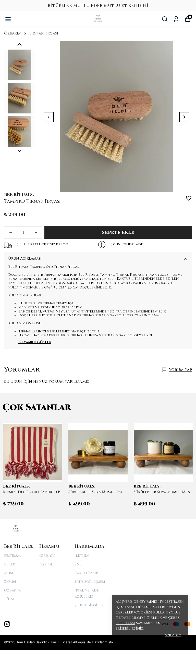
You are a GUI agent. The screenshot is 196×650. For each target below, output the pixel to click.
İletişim (82, 555)
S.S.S (78, 564)
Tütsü (10, 599)
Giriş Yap (47, 555)
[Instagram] (7, 624)
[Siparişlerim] (176, 19)
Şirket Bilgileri (90, 605)
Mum (8, 573)
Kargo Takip (86, 573)
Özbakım (12, 33)
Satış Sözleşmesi (90, 581)
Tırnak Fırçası (43, 33)
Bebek (9, 564)
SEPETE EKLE (118, 232)
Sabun (10, 581)
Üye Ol (46, 564)
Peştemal (12, 555)
